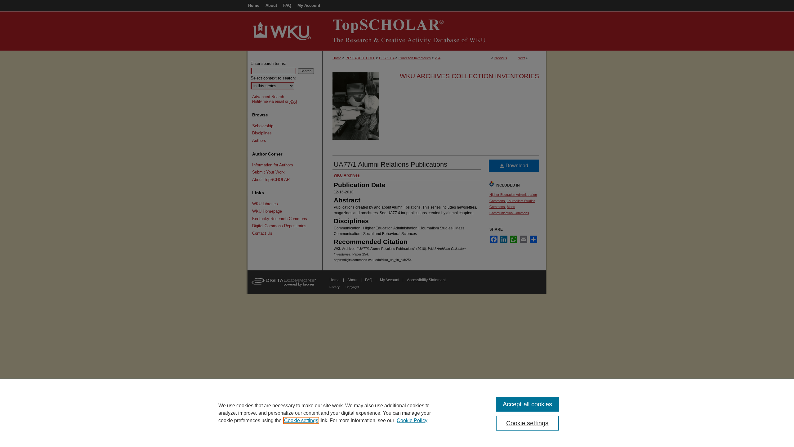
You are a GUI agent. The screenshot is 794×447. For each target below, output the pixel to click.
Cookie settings (301, 420)
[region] (397, 413)
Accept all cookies (527, 404)
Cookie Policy (412, 420)
